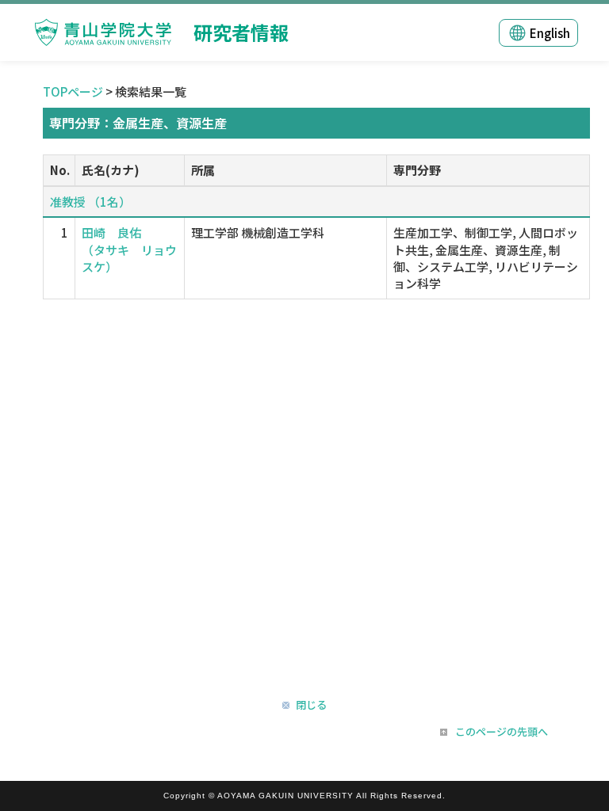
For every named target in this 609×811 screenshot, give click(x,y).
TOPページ (73, 91)
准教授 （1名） (90, 201)
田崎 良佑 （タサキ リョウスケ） (129, 249)
